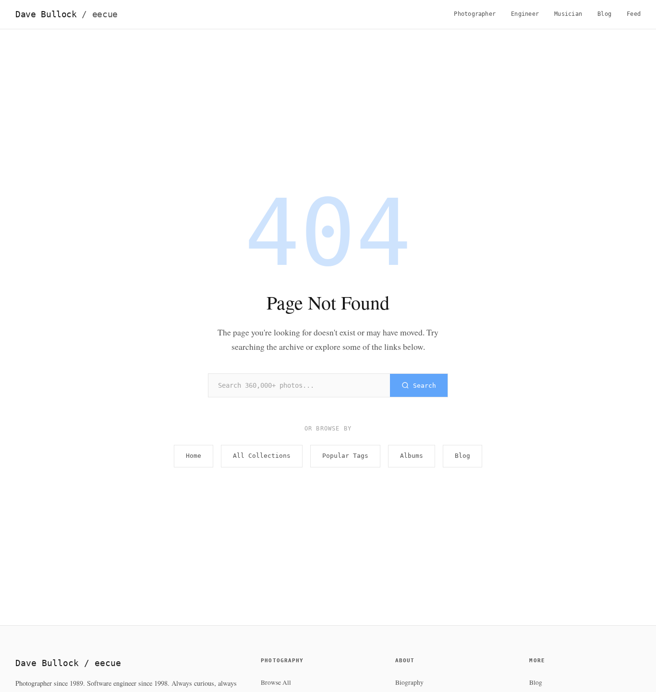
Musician (568, 14)
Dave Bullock (66, 14)
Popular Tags (345, 455)
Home (193, 455)
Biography (409, 682)
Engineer (525, 14)
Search (424, 385)
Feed (634, 14)
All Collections (262, 455)
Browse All (276, 682)
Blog (604, 14)
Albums (411, 455)
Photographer (475, 14)
